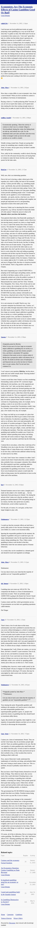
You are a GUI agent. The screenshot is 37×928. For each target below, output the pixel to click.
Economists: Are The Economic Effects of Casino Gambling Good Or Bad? (18, 9)
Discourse (12, 923)
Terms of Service (6, 918)
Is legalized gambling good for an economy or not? (9, 882)
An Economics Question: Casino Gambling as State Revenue (10, 870)
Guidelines (18, 914)
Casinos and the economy (10, 860)
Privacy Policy (18, 918)
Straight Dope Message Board (10, 2)
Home (3, 914)
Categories (10, 914)
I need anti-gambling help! (10, 892)
